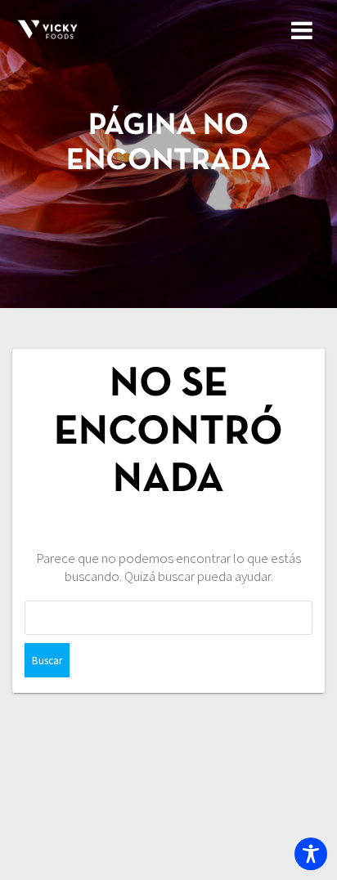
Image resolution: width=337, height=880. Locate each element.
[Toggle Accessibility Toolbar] (311, 854)
